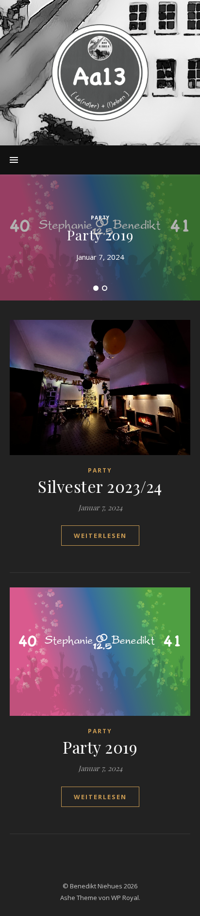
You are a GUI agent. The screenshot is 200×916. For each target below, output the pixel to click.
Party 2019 (100, 235)
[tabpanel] (100, 237)
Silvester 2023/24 (100, 486)
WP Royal (125, 897)
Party (100, 217)
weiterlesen (100, 535)
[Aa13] (100, 72)
